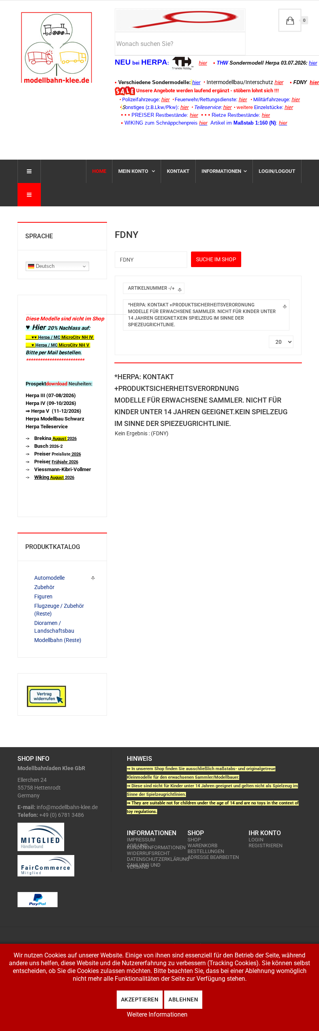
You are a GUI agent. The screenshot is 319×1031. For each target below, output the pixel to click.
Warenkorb (202, 845)
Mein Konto (133, 171)
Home (99, 171)
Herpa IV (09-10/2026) (51, 403)
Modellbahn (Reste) (57, 640)
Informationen (221, 171)
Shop (194, 840)
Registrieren (265, 845)
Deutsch (44, 266)
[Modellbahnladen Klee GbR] (56, 47)
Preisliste (57, 454)
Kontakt (178, 171)
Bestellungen (206, 851)
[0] (289, 20)
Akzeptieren (140, 999)
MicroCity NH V (57, 345)
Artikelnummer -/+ (151, 288)
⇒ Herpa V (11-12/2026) (53, 411)
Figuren (43, 596)
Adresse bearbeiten (213, 857)
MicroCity (71, 337)
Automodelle (49, 578)
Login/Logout (277, 171)
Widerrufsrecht (148, 853)
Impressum (141, 840)
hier (203, 63)
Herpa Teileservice (47, 426)
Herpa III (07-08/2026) (51, 395)
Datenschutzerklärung (153, 859)
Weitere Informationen (157, 1014)
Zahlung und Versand (144, 866)
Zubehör (44, 587)
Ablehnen (183, 999)
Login (256, 840)
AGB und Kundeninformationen (153, 846)
